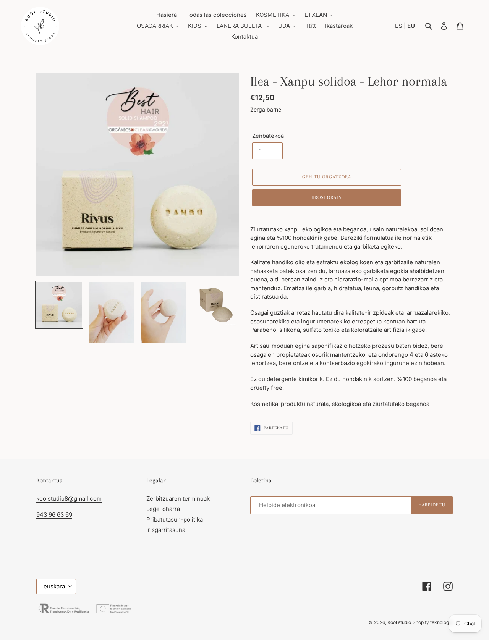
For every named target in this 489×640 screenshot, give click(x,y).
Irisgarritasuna (165, 529)
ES (399, 25)
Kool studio (399, 622)
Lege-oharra (163, 508)
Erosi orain (326, 197)
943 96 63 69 (54, 514)
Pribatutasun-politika (174, 519)
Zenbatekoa (268, 135)
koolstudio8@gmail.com (69, 498)
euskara (54, 586)
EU (411, 25)
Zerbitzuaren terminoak (178, 498)
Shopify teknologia (433, 622)
